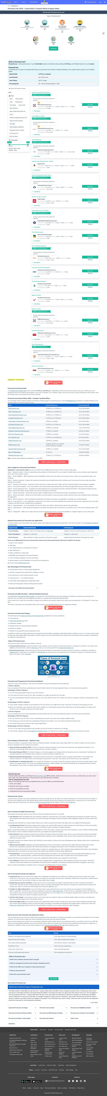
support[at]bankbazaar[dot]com (56, 1080)
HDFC (11, 98)
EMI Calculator (90, 1056)
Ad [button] (38, 102)
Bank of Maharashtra (14, 452)
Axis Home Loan (63, 1046)
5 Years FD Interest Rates (77, 1053)
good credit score (58, 891)
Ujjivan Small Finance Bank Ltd (17, 111)
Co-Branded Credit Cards (15, 1054)
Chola (11, 102)
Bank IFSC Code (53, 1070)
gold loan (28, 654)
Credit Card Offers (51, 1065)
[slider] (9, 144)
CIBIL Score (33, 1042)
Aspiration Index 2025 (70, 1029)
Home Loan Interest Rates (64, 1049)
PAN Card (50, 531)
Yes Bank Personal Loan (15, 418)
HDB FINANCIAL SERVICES (17, 127)
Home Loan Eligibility (62, 1053)
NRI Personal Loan (24, 563)
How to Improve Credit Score (34, 1051)
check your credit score (17, 905)
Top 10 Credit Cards (14, 1052)
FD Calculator (89, 1051)
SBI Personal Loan (13, 408)
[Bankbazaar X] (69, 1081)
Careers (29, 1088)
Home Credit (22, 105)
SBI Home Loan (63, 1042)
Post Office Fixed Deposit (76, 1045)
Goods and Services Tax (17, 621)
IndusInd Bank (19, 98)
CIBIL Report (33, 1044)
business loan (14, 652)
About (24, 1088)
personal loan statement (52, 925)
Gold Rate (61, 1070)
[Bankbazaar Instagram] (81, 1081)
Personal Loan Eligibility (48, 1049)
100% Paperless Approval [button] (40, 95)
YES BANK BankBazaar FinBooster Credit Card (18, 1041)
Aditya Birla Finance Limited (17, 130)
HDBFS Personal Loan (14, 440)
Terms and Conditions (50, 1088)
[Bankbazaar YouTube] (85, 1081)
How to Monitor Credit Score (36, 1055)
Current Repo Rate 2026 (63, 1056)
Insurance (50, 1029)
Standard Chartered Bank (16, 120)
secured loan (42, 652)
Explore (90, 107)
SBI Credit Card (13, 1048)
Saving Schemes (59, 1029)
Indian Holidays (70, 1070)
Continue (53, 48)
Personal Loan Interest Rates (48, 1053)
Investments (61, 1065)
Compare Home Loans (63, 1038)
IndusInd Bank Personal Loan (16, 449)
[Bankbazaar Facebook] (77, 1081)
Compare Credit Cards (15, 1038)
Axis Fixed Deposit (76, 1042)
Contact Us (36, 1088)
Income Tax (44, 1070)
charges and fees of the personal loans (32, 616)
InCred (11, 114)
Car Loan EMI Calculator (89, 1048)
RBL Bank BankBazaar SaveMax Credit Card (17, 1044)
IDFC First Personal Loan (15, 434)
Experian (32, 1040)
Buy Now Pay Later (40, 776)
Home (9, 6)
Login (100, 2)
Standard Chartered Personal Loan (18, 431)
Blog (42, 1088)
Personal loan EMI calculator (26, 596)
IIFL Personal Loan (13, 437)
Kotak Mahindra (14, 108)
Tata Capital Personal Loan (16, 428)
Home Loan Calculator (92, 1042)
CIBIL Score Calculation (33, 1047)
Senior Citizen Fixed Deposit (77, 1049)
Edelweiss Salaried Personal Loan (18, 117)
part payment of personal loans (38, 731)
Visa (11, 545)
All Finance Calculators (89, 1038)
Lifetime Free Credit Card (15, 1050)
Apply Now (90, 104)
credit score (34, 648)
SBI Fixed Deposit (76, 1038)
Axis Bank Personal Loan (15, 424)
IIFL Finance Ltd (14, 133)
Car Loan (37, 1070)
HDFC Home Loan (63, 1044)
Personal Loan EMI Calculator (91, 1044)
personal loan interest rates (18, 390)
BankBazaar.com (72, 401)
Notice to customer (62, 1088)
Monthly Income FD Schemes (77, 1056)
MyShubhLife (18, 102)
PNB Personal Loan (14, 445)
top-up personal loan (44, 802)
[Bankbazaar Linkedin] (73, 1081)
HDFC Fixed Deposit (77, 1040)
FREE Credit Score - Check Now (53, 462)
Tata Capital (13, 105)
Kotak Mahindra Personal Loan (17, 415)
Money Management (71, 1065)
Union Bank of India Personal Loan (18, 421)
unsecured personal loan (66, 648)
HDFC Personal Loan (14, 411)
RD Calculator (89, 1053)
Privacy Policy (80, 1088)
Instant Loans (48, 1056)
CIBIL (52, 880)
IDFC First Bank (14, 136)
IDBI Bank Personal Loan (15, 455)
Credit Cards (43, 1029)
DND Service (72, 1088)
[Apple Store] (37, 1081)
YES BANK (12, 124)
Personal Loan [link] (14, 6)
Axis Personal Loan (49, 1046)
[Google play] (26, 1081)
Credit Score (33, 1038)
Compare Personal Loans (49, 1038)
